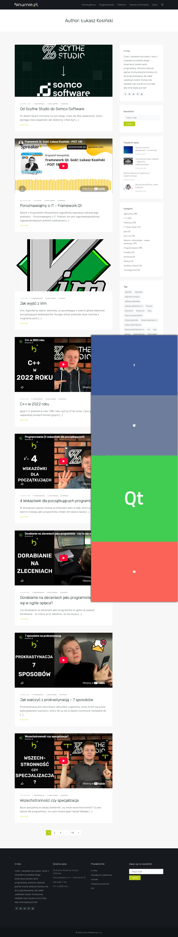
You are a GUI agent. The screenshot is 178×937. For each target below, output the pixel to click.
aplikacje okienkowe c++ (134, 306)
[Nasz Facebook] (134, 365)
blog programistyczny (133, 325)
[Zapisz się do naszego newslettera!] (134, 572)
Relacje (127, 261)
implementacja (138, 334)
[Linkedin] (133, 94)
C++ (125, 218)
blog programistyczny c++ (134, 329)
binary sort (140, 311)
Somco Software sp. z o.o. (92, 932)
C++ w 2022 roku (34, 404)
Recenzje (128, 256)
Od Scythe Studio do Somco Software (52, 109)
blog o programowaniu (133, 315)
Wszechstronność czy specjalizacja (49, 800)
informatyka (152, 334)
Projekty (127, 252)
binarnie (149, 306)
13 (72, 832)
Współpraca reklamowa (101, 875)
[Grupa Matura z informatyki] (134, 425)
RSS (92, 888)
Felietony (121, 5)
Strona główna (89, 5)
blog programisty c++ (149, 320)
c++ (149, 329)
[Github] (137, 94)
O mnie (94, 870)
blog (149, 311)
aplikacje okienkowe (132, 301)
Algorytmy (128, 213)
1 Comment (61, 298)
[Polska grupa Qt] (134, 498)
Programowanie (106, 5)
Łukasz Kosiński (52, 104)
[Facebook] (125, 94)
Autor (154, 5)
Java (125, 231)
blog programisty (131, 320)
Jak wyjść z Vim (33, 303)
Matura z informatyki (139, 5)
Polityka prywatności (100, 883)
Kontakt (94, 879)
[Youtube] (141, 94)
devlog (127, 334)
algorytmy (138, 292)
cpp (155, 329)
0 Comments (64, 104)
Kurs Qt (127, 236)
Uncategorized (40, 104)
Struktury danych (131, 265)
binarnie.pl (129, 311)
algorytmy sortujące (132, 297)
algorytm (128, 292)
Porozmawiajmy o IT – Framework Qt (51, 205)
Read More (24, 125)
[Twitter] (129, 94)
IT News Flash (130, 227)
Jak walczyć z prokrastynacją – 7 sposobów (56, 699)
